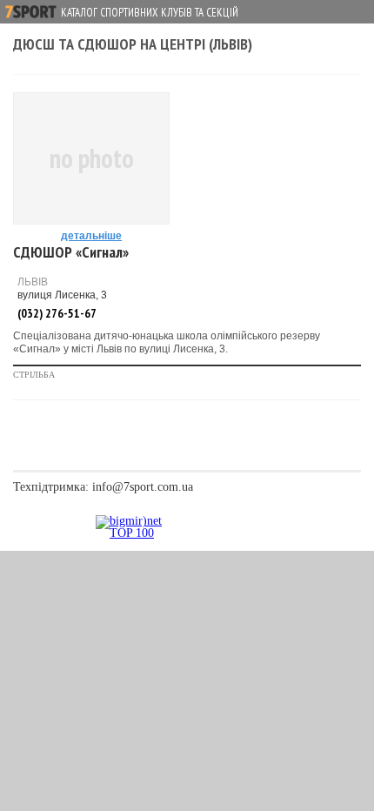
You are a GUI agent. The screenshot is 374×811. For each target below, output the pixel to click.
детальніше (91, 236)
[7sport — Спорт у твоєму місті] (31, 11)
